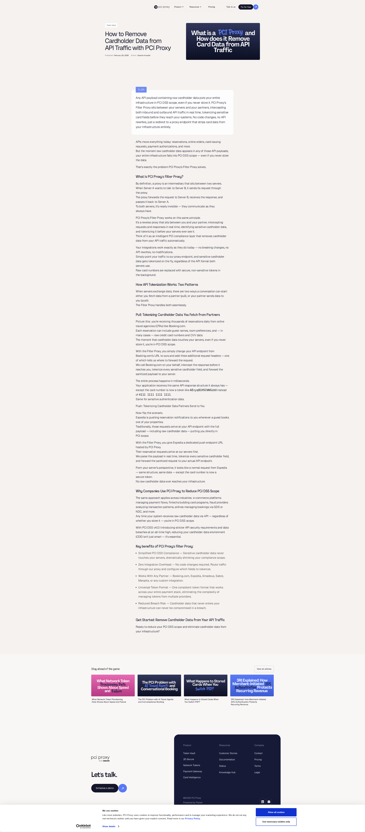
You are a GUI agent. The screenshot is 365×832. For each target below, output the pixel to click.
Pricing (211, 7)
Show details (108, 826)
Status (222, 765)
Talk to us (230, 7)
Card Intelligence (192, 777)
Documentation (227, 759)
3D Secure (188, 759)
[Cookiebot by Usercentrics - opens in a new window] (83, 826)
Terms (257, 765)
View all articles (264, 669)
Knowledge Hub (227, 772)
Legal (257, 772)
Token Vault (189, 753)
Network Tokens (191, 765)
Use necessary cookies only (276, 821)
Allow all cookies (276, 812)
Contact (258, 753)
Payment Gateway (192, 771)
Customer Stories (228, 753)
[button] (179, 7)
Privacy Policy (192, 818)
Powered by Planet (192, 802)
